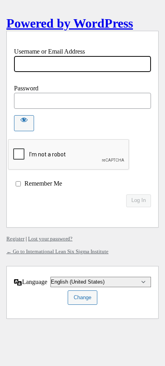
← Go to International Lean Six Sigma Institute (57, 251)
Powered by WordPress (69, 23)
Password (26, 88)
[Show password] (24, 123)
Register (15, 239)
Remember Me (43, 183)
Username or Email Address (49, 51)
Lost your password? (50, 239)
